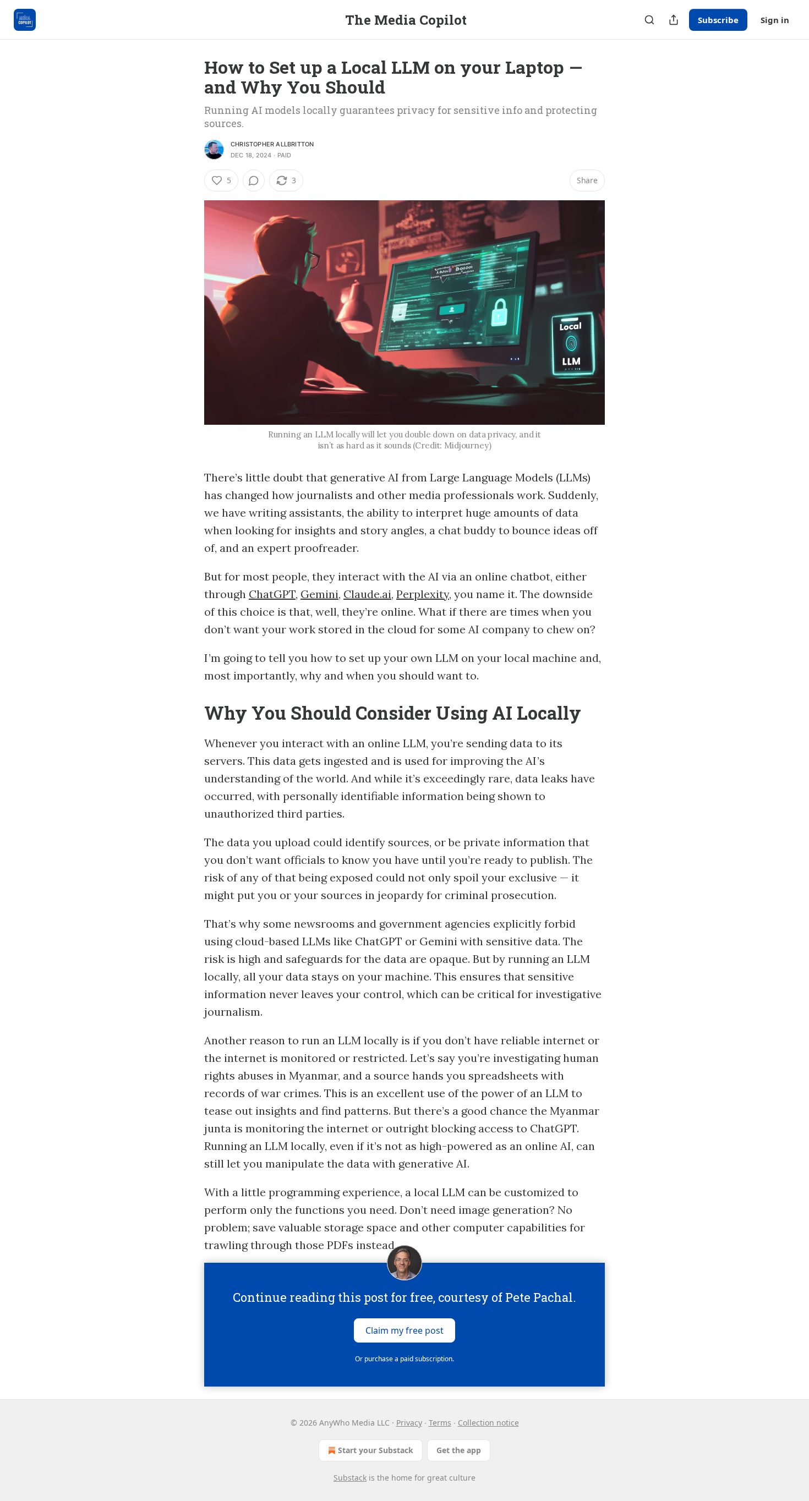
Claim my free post (404, 1330)
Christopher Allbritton (272, 144)
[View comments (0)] (254, 180)
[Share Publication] (674, 20)
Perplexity (422, 594)
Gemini (319, 594)
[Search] (649, 20)
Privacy (409, 1422)
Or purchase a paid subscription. (404, 1358)
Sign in (775, 19)
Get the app (458, 1450)
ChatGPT (272, 594)
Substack (350, 1477)
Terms (440, 1422)
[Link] (189, 712)
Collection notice (488, 1422)
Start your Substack (375, 1450)
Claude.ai (367, 594)
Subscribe (718, 19)
